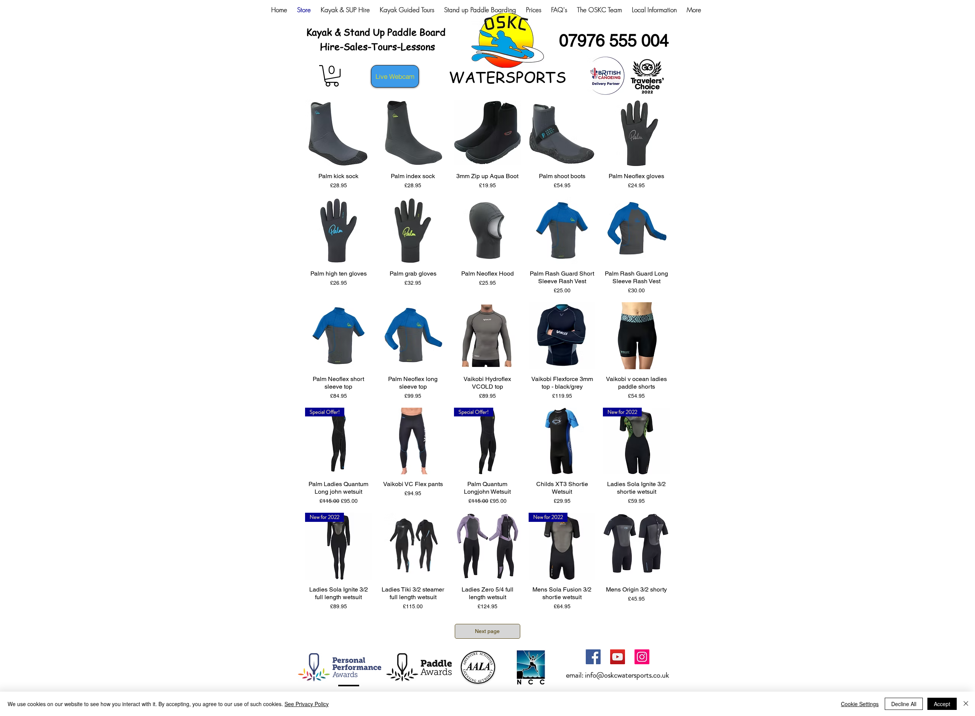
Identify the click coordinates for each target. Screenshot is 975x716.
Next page (487, 631)
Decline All (903, 704)
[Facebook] (593, 656)
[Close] (965, 704)
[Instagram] (642, 656)
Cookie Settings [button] (860, 704)
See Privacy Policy (307, 704)
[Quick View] (338, 132)
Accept (942, 704)
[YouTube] (617, 656)
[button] (332, 75)
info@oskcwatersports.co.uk (627, 675)
